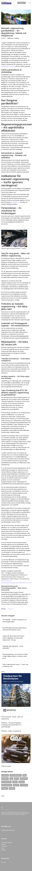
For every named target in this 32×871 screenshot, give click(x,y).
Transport (10, 609)
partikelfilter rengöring (8, 66)
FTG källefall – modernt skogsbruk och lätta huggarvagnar (14, 620)
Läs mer (3, 862)
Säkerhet (16, 785)
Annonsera (21, 2)
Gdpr (2, 848)
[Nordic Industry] (6, 5)
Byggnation (5, 778)
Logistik (16, 38)
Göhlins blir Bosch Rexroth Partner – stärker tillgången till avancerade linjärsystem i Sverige (14, 638)
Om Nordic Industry (6, 842)
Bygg (24, 775)
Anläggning (5, 775)
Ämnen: (3, 609)
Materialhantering (6, 785)
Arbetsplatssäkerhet (15, 775)
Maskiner (21, 781)
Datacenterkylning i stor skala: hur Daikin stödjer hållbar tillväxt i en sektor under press (15, 656)
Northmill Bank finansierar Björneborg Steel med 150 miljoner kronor (14, 629)
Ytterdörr (12, 788)
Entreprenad (24, 778)
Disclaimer (4, 846)
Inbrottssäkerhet (6, 781)
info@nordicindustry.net (8, 830)
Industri (15, 781)
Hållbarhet (10, 38)
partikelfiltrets (15, 202)
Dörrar (16, 778)
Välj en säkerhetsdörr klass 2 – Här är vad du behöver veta (15, 665)
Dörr (11, 778)
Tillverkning (24, 785)
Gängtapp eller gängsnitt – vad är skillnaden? (13, 647)
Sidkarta (3, 844)
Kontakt (3, 850)
